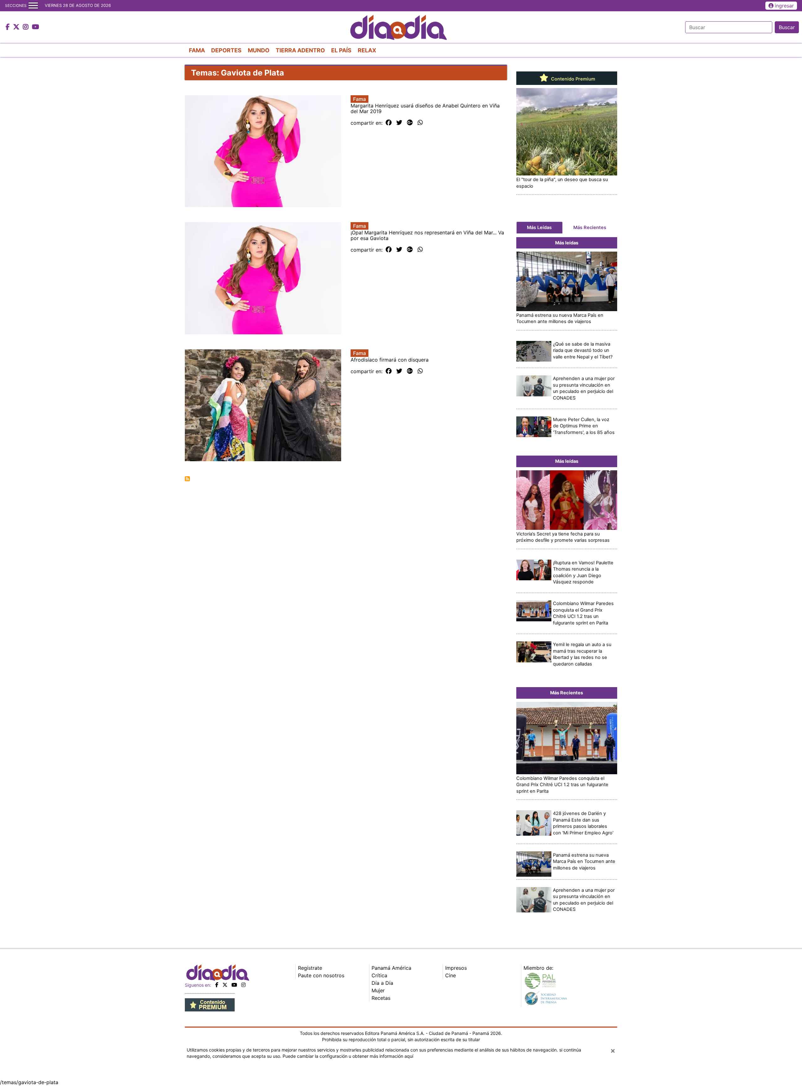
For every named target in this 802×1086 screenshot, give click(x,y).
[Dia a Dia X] (17, 27)
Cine (450, 975)
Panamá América (391, 968)
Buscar (787, 27)
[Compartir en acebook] (388, 123)
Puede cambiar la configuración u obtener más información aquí (348, 1056)
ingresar (784, 6)
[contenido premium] (210, 1004)
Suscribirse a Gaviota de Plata (187, 478)
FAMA (197, 50)
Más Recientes (589, 227)
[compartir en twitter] (399, 123)
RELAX (367, 50)
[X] (224, 985)
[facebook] (216, 985)
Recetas (381, 998)
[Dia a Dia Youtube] (35, 27)
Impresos (456, 968)
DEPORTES (226, 50)
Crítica (379, 975)
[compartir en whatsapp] (420, 123)
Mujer (378, 990)
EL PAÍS (341, 50)
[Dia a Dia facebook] (8, 27)
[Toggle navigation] (33, 5)
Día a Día (382, 983)
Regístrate (310, 968)
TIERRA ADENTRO (300, 50)
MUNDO (258, 50)
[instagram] (243, 985)
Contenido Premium (572, 79)
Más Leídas (539, 227)
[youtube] (234, 985)
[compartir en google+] (409, 123)
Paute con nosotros (321, 975)
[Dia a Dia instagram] (26, 27)
